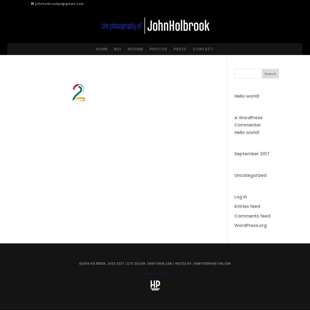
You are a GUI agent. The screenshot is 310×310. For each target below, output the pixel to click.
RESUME (135, 49)
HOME (102, 49)
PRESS (180, 49)
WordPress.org (250, 225)
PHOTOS (158, 49)
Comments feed (252, 216)
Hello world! (247, 96)
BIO (117, 49)
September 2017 (252, 154)
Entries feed (247, 206)
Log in (240, 197)
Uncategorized (250, 175)
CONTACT (203, 49)
